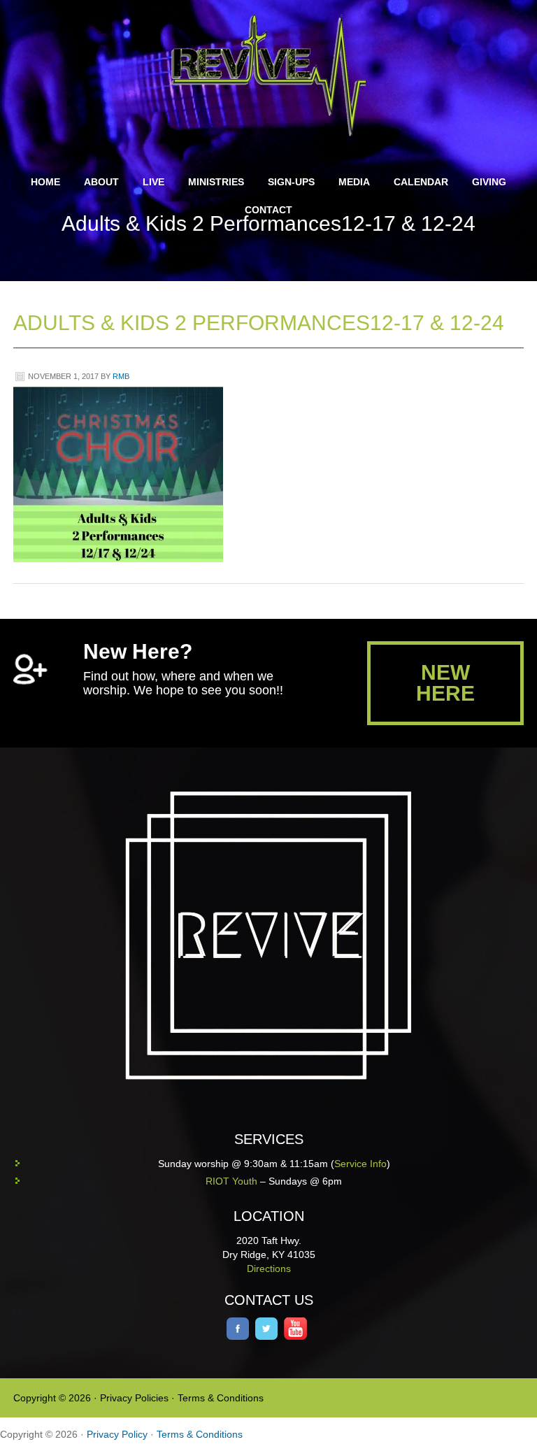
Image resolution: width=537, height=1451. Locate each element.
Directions (269, 1268)
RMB (121, 376)
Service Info (360, 1163)
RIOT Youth (231, 1181)
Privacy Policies (134, 1397)
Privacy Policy (117, 1434)
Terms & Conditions (221, 1397)
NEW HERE (445, 683)
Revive (276, 75)
